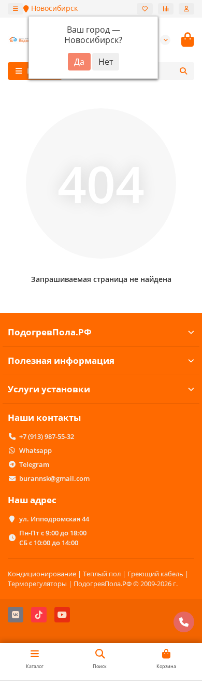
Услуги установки (49, 389)
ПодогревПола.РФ (50, 332)
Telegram (34, 464)
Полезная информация (61, 360)
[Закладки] (145, 9)
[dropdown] (15, 9)
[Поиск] (183, 71)
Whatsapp (35, 450)
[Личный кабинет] (186, 9)
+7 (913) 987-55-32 (46, 436)
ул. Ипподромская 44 (54, 518)
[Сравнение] (166, 9)
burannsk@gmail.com (54, 478)
